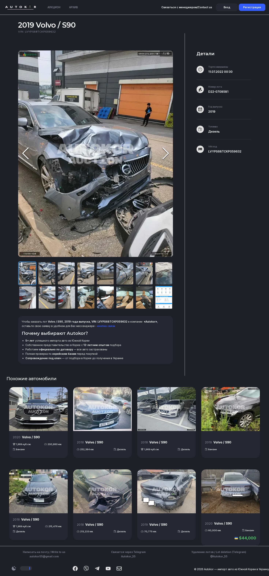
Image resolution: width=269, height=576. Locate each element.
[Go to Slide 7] (144, 273)
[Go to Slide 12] (86, 297)
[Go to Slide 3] (66, 273)
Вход (227, 7)
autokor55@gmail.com (44, 556)
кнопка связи (105, 325)
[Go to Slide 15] (144, 297)
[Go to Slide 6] (125, 273)
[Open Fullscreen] (166, 250)
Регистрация (252, 7)
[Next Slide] (165, 153)
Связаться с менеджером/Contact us (186, 7)
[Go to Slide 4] (86, 273)
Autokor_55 (128, 556)
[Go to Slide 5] (105, 273)
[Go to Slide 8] (164, 273)
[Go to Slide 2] (47, 273)
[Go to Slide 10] (47, 297)
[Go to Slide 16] (164, 297)
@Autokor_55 (218, 556)
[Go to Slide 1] (27, 273)
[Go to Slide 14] (125, 297)
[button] (95, 153)
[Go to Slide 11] (66, 297)
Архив (73, 7)
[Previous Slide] (25, 153)
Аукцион (54, 7)
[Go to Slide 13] (105, 297)
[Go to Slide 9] (27, 297)
